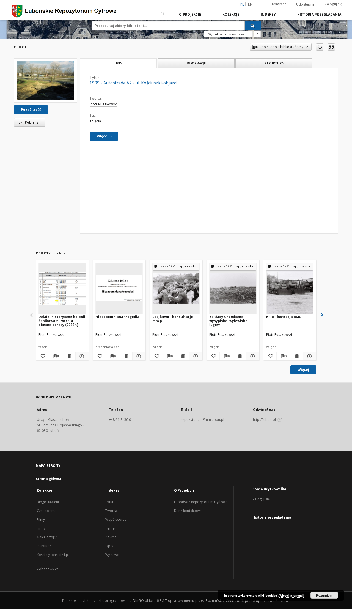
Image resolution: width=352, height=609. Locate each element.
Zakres (110, 537)
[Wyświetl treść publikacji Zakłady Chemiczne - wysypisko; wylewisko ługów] (239, 356)
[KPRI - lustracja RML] (289, 288)
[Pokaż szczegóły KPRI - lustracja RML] (308, 356)
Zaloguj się (333, 4)
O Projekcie (190, 14)
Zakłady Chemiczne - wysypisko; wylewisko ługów (228, 320)
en (250, 4)
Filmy (41, 519)
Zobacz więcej (48, 569)
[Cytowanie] (331, 47)
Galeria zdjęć (47, 537)
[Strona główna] (162, 14)
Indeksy (268, 14)
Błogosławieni (48, 502)
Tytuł (109, 502)
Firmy (41, 528)
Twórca (111, 510)
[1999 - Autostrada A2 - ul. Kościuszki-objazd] (45, 80)
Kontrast (279, 4)
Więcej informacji (291, 595)
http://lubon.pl (265, 419)
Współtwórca (115, 519)
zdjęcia (95, 121)
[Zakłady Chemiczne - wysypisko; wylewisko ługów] (233, 288)
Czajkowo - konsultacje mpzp (172, 318)
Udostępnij (305, 4)
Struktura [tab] (274, 63)
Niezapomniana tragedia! (118, 316)
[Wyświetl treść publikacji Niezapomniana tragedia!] (125, 356)
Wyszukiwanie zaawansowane (228, 34)
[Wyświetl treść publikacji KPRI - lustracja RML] (296, 356)
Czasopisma (46, 510)
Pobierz (31, 122)
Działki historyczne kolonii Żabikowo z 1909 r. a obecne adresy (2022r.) (61, 320)
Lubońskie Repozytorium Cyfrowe (201, 502)
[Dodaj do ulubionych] (319, 47)
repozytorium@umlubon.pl (202, 419)
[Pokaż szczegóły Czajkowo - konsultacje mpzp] (195, 356)
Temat (110, 528)
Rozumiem (324, 595)
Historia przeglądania (319, 14)
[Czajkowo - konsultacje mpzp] (176, 288)
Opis (109, 546)
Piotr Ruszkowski (103, 104)
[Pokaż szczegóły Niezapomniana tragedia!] (138, 356)
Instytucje (44, 546)
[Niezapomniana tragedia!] (119, 288)
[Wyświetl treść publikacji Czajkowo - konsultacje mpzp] (182, 356)
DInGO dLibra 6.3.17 (150, 600)
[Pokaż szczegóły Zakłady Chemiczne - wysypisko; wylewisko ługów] (252, 356)
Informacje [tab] (196, 63)
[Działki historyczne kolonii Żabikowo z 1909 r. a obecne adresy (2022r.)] (62, 288)
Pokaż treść (31, 109)
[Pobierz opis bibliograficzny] (55, 356)
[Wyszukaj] (253, 25)
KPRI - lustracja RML (283, 316)
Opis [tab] (118, 63)
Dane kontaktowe (188, 510)
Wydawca (112, 554)
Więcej (303, 369)
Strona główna (49, 478)
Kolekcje (230, 14)
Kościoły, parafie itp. (53, 554)
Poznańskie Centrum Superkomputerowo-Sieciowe (248, 600)
